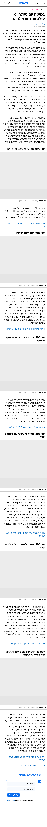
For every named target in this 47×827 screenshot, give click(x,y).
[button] (36, 3)
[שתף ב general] (4, 3)
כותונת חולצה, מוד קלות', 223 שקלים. (27, 427)
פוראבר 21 (25, 765)
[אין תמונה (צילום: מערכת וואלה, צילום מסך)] (23, 177)
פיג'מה (42, 765)
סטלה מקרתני (34, 765)
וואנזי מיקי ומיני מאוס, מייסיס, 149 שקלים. (25, 329)
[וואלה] (23, 3)
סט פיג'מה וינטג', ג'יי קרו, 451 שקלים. (28, 643)
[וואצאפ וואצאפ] (9, 3)
